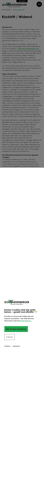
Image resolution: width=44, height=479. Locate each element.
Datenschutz (16, 346)
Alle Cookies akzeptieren (16, 329)
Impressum (7, 346)
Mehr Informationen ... (25, 321)
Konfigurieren (9, 337)
